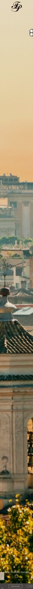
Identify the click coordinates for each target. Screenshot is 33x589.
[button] (2, 586)
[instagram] (31, 31)
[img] (16, 291)
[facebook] (31, 34)
